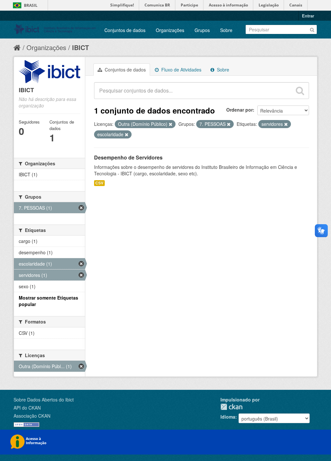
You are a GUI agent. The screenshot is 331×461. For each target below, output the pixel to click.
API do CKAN (27, 407)
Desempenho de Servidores (128, 157)
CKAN (231, 406)
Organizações (170, 30)
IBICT (80, 47)
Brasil (30, 5)
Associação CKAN (32, 415)
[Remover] (170, 124)
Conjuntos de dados (124, 30)
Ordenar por (239, 109)
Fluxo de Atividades (180, 69)
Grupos (202, 30)
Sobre (226, 30)
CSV (99, 183)
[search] (300, 90)
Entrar (308, 16)
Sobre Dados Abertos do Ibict (44, 399)
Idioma (227, 416)
